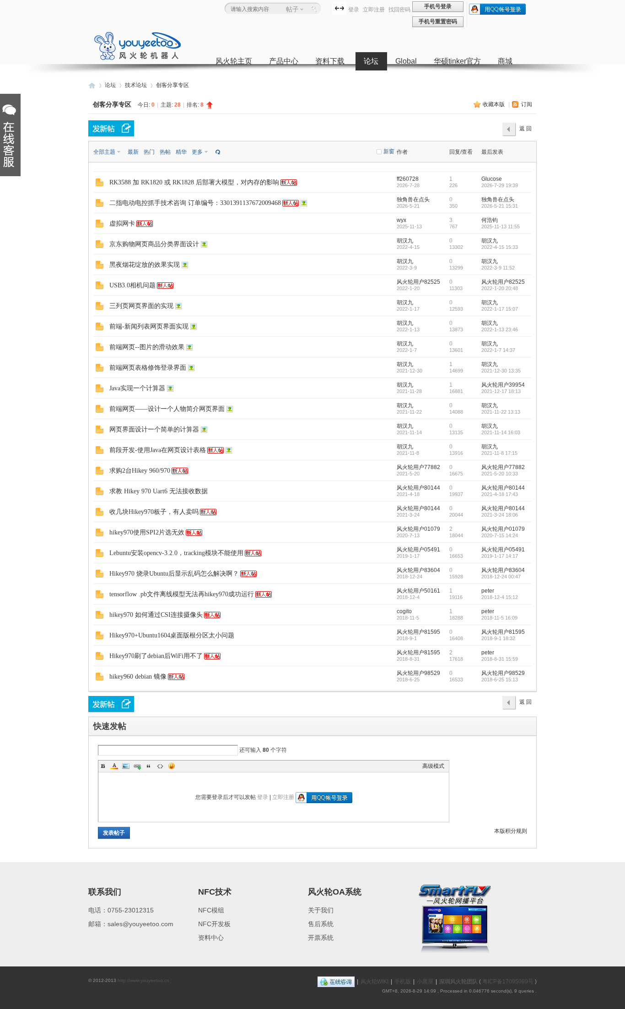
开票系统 (321, 937)
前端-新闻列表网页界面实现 (149, 326)
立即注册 (374, 9)
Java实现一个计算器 (137, 388)
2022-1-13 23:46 (499, 329)
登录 (353, 9)
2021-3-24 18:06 (499, 515)
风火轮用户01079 (418, 529)
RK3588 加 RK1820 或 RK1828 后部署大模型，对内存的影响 (194, 182)
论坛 (371, 61)
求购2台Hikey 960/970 (139, 470)
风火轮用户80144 (418, 488)
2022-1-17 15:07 (499, 309)
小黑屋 (425, 981)
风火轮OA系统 (334, 891)
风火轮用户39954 (503, 385)
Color (114, 766)
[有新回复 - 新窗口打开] (99, 184)
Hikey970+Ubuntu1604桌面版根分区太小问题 (171, 635)
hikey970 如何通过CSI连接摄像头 (156, 614)
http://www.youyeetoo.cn (143, 980)
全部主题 (104, 152)
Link (137, 766)
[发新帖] (111, 128)
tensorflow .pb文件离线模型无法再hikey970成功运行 (181, 594)
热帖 (165, 152)
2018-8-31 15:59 (499, 659)
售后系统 (321, 924)
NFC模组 (211, 910)
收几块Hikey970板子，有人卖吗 (154, 511)
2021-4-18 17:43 (499, 494)
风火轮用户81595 (418, 632)
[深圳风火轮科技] (137, 58)
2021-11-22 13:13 (500, 412)
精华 (181, 152)
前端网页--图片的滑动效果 (146, 347)
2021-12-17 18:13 (501, 391)
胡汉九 (405, 240)
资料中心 (211, 937)
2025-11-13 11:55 (500, 226)
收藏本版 (494, 104)
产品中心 (283, 61)
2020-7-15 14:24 (499, 535)
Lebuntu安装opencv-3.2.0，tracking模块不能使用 (176, 553)
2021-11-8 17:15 (499, 453)
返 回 (525, 128)
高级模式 (433, 766)
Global (406, 61)
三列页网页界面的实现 (141, 305)
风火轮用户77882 (418, 467)
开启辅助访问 (330, 8)
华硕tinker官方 (457, 61)
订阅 (526, 104)
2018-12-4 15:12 (499, 597)
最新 (133, 152)
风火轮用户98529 (418, 673)
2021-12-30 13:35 (501, 370)
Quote (148, 766)
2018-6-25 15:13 (499, 679)
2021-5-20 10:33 (499, 473)
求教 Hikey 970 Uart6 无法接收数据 (158, 491)
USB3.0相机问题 (132, 285)
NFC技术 (215, 891)
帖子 (292, 9)
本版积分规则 (510, 831)
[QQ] (336, 981)
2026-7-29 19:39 (499, 185)
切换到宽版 (339, 8)
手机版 (402, 981)
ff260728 (408, 179)
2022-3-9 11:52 (498, 267)
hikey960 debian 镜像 (138, 676)
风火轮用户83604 (418, 570)
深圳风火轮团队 (458, 981)
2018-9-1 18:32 (498, 638)
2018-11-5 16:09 (499, 618)
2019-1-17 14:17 (499, 556)
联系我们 (104, 891)
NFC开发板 (214, 924)
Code (160, 766)
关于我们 (321, 910)
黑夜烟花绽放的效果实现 (144, 264)
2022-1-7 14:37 (498, 350)
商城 (505, 61)
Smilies (171, 766)
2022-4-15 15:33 (499, 247)
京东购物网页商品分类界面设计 (154, 244)
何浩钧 (489, 220)
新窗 (388, 151)
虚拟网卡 (122, 223)
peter (487, 591)
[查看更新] (217, 152)
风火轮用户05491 (418, 549)
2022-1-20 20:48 (499, 288)
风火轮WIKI (374, 981)
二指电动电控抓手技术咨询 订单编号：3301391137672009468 (195, 203)
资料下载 (330, 61)
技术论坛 (136, 85)
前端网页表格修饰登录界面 (147, 367)
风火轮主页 (234, 61)
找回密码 (399, 9)
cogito (404, 611)
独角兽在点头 (413, 199)
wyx (401, 220)
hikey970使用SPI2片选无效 (146, 532)
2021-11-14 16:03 (500, 432)
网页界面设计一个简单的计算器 (154, 429)
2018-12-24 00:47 (501, 576)
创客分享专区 (172, 85)
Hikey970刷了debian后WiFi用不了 (156, 656)
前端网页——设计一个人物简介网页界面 (167, 408)
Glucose (491, 179)
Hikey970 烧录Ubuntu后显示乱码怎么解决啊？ (174, 573)
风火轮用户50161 (418, 591)
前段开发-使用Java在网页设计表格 (157, 450)
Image (125, 766)
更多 (197, 152)
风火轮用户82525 (418, 282)
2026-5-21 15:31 (499, 206)
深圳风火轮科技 (92, 85)
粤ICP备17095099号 (507, 981)
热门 (149, 152)
